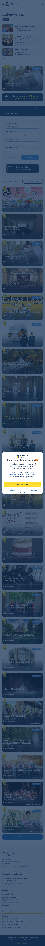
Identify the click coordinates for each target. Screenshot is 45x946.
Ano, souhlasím (22, 484)
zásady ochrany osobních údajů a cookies (22, 474)
